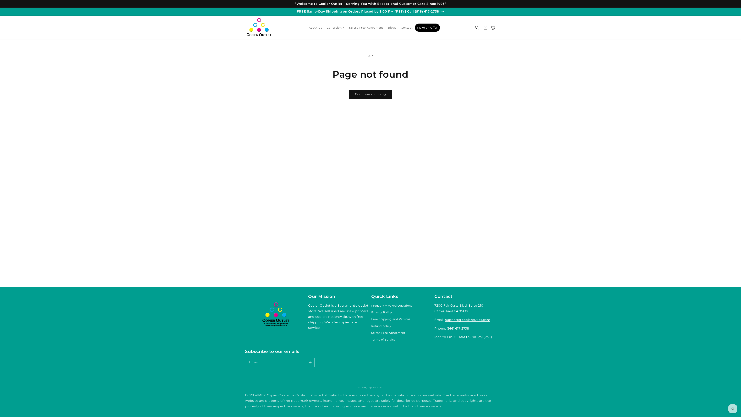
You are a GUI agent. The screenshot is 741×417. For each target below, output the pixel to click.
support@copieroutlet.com (467, 320)
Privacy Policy (381, 312)
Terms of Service (383, 339)
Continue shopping (370, 94)
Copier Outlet (375, 387)
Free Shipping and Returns (390, 319)
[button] (335, 28)
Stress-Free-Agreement (388, 333)
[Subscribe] (310, 362)
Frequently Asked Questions (391, 305)
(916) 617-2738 (458, 328)
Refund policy (381, 326)
